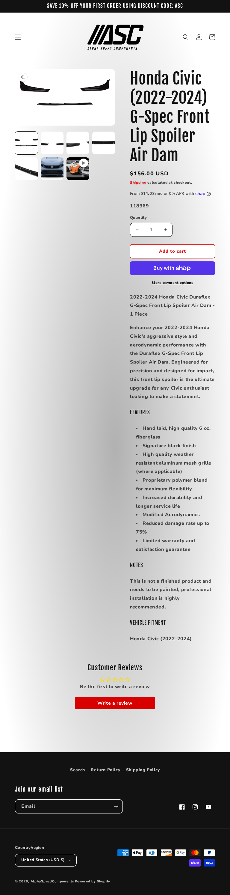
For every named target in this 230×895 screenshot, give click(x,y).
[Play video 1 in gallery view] (77, 168)
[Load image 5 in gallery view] (26, 168)
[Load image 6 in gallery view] (52, 168)
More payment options (172, 282)
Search (77, 770)
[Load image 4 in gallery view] (103, 143)
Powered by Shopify (92, 881)
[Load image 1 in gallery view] (26, 143)
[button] (18, 37)
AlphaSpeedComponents (52, 881)
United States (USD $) (43, 860)
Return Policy (105, 770)
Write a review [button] (114, 703)
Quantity (138, 217)
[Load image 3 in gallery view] (77, 143)
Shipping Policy (143, 770)
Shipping (138, 182)
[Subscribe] (115, 806)
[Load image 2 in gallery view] (52, 143)
